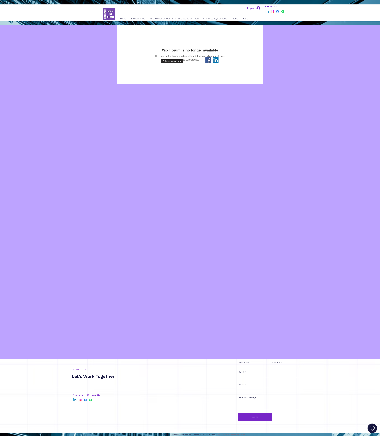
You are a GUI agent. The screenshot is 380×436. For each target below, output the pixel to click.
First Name (244, 362)
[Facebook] (277, 11)
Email (241, 372)
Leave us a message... (248, 397)
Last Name (277, 362)
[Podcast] (283, 11)
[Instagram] (272, 11)
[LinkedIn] (215, 60)
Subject (242, 385)
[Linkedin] (267, 11)
